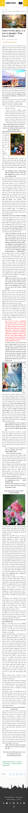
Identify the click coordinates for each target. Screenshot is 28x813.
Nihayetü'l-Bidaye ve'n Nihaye (9, 761)
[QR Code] (24, 774)
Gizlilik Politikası (19, 797)
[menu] (25, 3)
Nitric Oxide (19, 761)
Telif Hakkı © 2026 (9, 797)
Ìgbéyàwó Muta (6, 765)
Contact (19, 799)
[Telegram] (21, 774)
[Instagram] (14, 803)
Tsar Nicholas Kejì (6, 763)
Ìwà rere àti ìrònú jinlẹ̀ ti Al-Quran (10, 42)
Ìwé (6, 9)
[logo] (2, 3)
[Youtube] (6, 803)
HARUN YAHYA (11, 3)
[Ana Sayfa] (2, 9)
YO (20, 3)
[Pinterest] (24, 803)
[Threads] (14, 806)
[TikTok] (20, 803)
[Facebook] (10, 774)
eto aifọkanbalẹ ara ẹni (17, 763)
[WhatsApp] (17, 774)
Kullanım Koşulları (11, 799)
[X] (13, 774)
